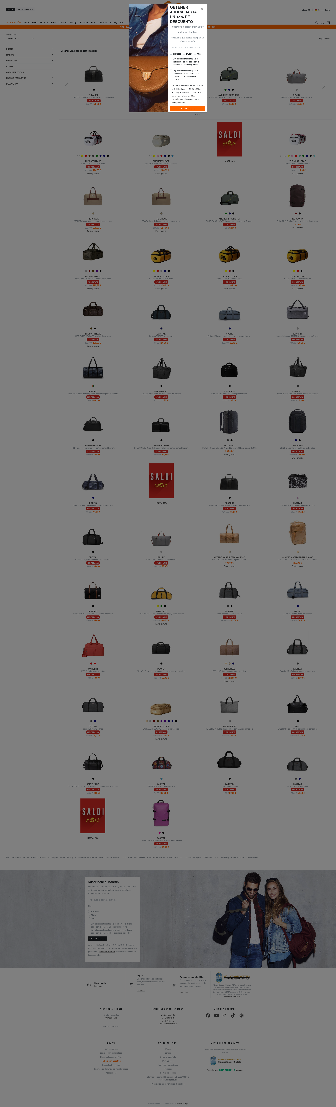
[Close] (202, 9)
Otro (199, 53)
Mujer (189, 53)
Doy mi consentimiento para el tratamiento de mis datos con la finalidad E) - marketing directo (186, 61)
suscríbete (188, 109)
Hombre (177, 53)
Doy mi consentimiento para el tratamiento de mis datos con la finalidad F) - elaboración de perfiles (186, 74)
